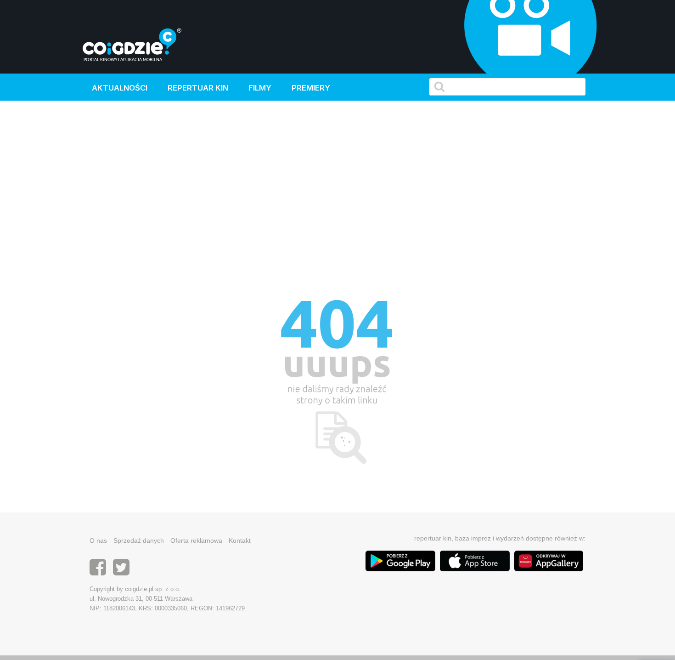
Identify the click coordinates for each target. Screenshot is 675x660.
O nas (98, 540)
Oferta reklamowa (196, 540)
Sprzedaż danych (138, 540)
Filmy (259, 87)
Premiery (311, 87)
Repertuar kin (198, 87)
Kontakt (240, 540)
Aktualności (119, 87)
